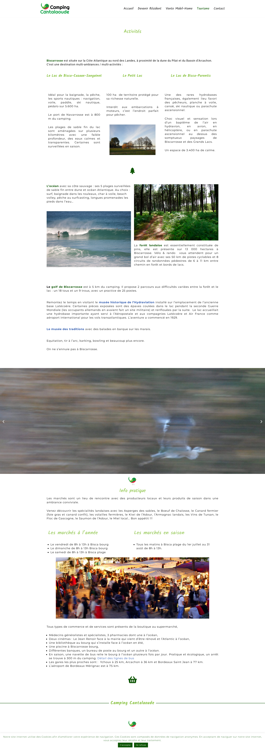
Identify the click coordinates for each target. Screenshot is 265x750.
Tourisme (203, 8)
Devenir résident (149, 8)
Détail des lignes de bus (115, 658)
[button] (4, 421)
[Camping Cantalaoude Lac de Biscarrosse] (55, 8)
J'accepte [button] (125, 745)
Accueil (128, 8)
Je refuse (141, 745)
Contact (219, 8)
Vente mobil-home (179, 8)
